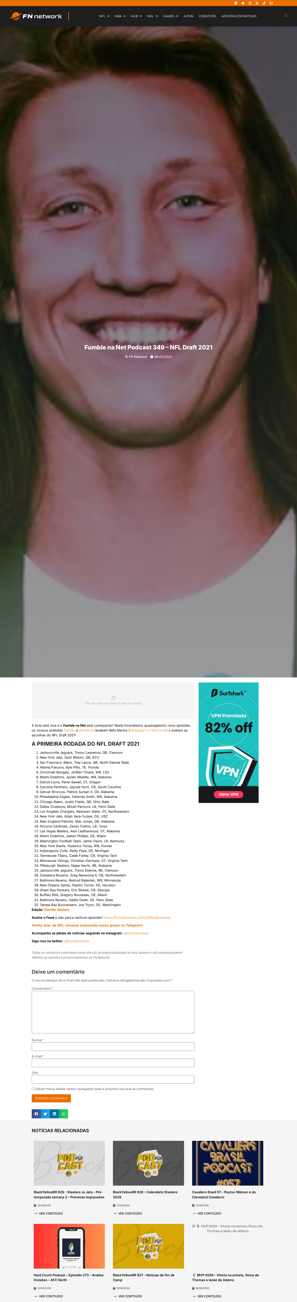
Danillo (69, 730)
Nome (38, 1040)
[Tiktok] (264, 3)
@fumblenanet (136, 933)
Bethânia (86, 730)
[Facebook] (236, 3)
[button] (36, 1113)
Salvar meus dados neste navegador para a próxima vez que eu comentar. (94, 1089)
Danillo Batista (56, 910)
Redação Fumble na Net (149, 730)
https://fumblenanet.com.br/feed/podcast (137, 918)
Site (35, 1072)
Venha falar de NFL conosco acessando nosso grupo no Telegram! (87, 925)
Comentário (42, 988)
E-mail (38, 1056)
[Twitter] (243, 3)
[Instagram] (250, 3)
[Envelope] (271, 3)
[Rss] (257, 3)
